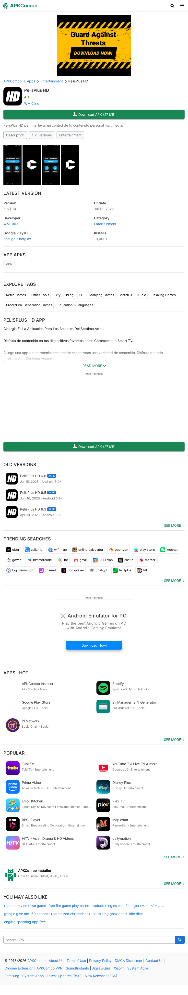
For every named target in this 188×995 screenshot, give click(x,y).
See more (172, 525)
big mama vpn (22, 570)
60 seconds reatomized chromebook (60, 914)
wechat (172, 549)
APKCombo (12, 81)
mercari (150, 560)
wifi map (60, 549)
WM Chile (31, 103)
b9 (145, 570)
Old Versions (42, 135)
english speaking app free (25, 922)
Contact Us (154, 960)
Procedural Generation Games (29, 305)
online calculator (90, 549)
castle (128, 560)
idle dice (136, 914)
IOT (81, 295)
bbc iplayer (76, 570)
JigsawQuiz (101, 968)
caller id (37, 549)
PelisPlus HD (36, 90)
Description (15, 135)
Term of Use (76, 960)
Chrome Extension (18, 968)
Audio (141, 295)
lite (65, 560)
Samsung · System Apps (24, 976)
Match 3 (125, 295)
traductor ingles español (111, 905)
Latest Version (22, 193)
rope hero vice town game (25, 905)
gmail (83, 560)
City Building (64, 295)
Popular (14, 753)
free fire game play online (68, 905)
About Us (56, 960)
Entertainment (70, 135)
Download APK (97, 114)
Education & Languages (75, 305)
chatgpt (101, 570)
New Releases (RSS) (101, 976)
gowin (17, 560)
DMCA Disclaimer (128, 960)
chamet (50, 570)
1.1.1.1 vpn (106, 560)
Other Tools (40, 295)
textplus (125, 570)
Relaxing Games (164, 295)
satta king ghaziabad (110, 914)
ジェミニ (157, 905)
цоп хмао (140, 905)
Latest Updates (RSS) (64, 976)
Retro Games (16, 295)
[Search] (180, 940)
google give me (16, 914)
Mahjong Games (101, 295)
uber (15, 549)
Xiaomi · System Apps (131, 968)
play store (147, 549)
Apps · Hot (15, 672)
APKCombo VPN (49, 968)
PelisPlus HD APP (24, 320)
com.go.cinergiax (17, 239)
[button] (172, 5)
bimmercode (42, 560)
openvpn (121, 549)
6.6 (9, 209)
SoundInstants (77, 968)
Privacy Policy (100, 960)
